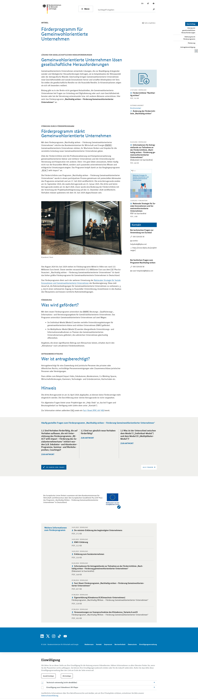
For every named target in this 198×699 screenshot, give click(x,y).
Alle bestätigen (67, 676)
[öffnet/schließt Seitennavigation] (196, 51)
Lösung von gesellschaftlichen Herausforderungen (188, 30)
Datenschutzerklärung (49, 695)
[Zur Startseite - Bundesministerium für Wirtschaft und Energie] (60, 8)
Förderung (191, 43)
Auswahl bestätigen (48, 676)
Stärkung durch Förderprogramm (189, 38)
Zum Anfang (191, 24)
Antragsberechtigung (187, 47)
